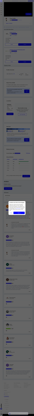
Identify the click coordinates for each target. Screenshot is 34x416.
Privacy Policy (18, 208)
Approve (19, 212)
